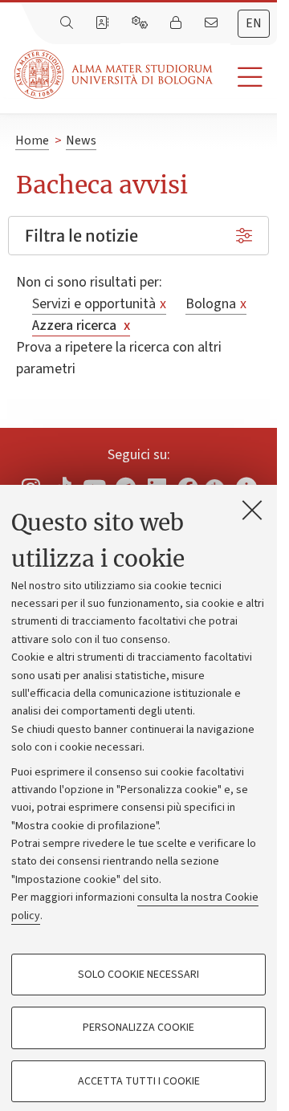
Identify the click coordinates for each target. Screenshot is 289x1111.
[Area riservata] (177, 23)
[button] (245, 77)
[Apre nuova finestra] (214, 483)
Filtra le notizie (81, 236)
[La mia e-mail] (212, 23)
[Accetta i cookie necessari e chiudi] (252, 510)
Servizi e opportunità (99, 304)
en (254, 23)
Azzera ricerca (81, 325)
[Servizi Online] (141, 23)
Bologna (215, 304)
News (81, 140)
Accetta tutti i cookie (139, 1081)
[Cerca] (68, 23)
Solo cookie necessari (138, 975)
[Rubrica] (103, 23)
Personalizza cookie (138, 1027)
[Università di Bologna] (114, 74)
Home (32, 140)
